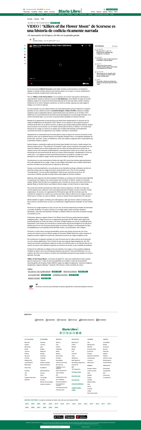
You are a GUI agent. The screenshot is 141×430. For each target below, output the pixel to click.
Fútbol (73, 344)
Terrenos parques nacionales (102, 14)
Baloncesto (75, 342)
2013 (91, 404)
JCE (26, 373)
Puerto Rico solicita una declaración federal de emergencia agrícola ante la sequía (107, 83)
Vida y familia (60, 373)
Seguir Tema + (55, 23)
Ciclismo (74, 353)
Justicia (27, 351)
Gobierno (27, 379)
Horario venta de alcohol (29, 14)
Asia (88, 384)
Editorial (89, 347)
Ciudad (27, 344)
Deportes (98, 11)
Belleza (58, 353)
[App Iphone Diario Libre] (69, 417)
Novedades (59, 360)
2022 (38, 404)
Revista (93, 11)
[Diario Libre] (70, 10)
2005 (50, 407)
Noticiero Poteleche (93, 356)
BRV (73, 367)
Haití (88, 373)
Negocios (43, 351)
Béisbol (74, 347)
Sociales (58, 358)
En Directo (90, 351)
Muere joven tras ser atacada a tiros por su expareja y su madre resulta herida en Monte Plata (106, 75)
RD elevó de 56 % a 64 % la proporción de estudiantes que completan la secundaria (104, 53)
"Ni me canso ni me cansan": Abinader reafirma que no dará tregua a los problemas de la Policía (107, 67)
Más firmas (90, 362)
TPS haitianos (40, 14)
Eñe (57, 375)
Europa (89, 377)
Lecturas (90, 360)
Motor (73, 349)
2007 (38, 407)
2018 (62, 404)
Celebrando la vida (61, 377)
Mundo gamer (107, 360)
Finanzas (42, 342)
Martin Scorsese (70, 271)
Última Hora (26, 11)
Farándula (59, 349)
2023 (32, 404)
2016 (73, 404)
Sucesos (27, 356)
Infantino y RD (83, 14)
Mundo (46, 11)
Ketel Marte (69, 14)
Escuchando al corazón (60, 384)
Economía (52, 11)
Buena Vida (59, 356)
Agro (41, 347)
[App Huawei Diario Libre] (81, 417)
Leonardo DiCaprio (60, 275)
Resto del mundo (92, 393)
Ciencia (42, 373)
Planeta (111, 11)
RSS (104, 373)
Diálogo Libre (28, 360)
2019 (56, 404)
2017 (68, 404)
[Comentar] (25, 57)
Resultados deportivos (78, 362)
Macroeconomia (45, 365)
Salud (26, 349)
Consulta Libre (60, 390)
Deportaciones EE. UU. (51, 14)
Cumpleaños (106, 370)
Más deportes (76, 360)
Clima (42, 375)
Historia (42, 379)
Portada (29, 19)
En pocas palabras (61, 382)
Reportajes (28, 365)
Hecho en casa (107, 358)
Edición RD (75, 380)
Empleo (42, 349)
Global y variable (45, 362)
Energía (42, 353)
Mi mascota (59, 365)
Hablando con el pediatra (60, 367)
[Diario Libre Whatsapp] (80, 333)
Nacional (27, 342)
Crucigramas (107, 377)
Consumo (43, 356)
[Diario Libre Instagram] (64, 333)
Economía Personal (61, 387)
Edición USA (76, 376)
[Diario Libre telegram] (73, 333)
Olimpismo (75, 358)
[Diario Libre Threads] (77, 333)
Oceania (89, 388)
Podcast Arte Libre (61, 362)
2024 (26, 404)
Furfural (76, 14)
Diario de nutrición (61, 370)
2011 (103, 404)
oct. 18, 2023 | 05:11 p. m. (52, 41)
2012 (97, 404)
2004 (56, 407)
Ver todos (114, 46)
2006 (44, 407)
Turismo (42, 344)
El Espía (89, 353)
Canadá (89, 379)
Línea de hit (75, 365)
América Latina (91, 370)
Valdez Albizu (61, 14)
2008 (32, 407)
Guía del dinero (107, 362)
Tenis (73, 356)
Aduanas (90, 14)
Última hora (76, 372)
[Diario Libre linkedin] (70, 333)
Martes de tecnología (46, 382)
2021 (44, 404)
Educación (28, 347)
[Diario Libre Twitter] (67, 333)
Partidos (27, 370)
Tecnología (43, 377)
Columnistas (91, 358)
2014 (85, 404)
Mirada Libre (91, 344)
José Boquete (29, 362)
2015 (79, 404)
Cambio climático (45, 384)
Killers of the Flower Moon (39, 271)
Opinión (105, 11)
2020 (50, 404)
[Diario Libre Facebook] (60, 333)
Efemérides (106, 368)
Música (58, 342)
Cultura (58, 347)
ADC (88, 342)
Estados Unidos (38, 41)
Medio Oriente (91, 382)
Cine (42, 19)
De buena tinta (91, 349)
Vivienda (42, 358)
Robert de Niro (34, 278)
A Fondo (27, 358)
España (89, 375)
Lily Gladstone (34, 275)
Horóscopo (106, 375)
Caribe (89, 391)
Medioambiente (44, 370)
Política (41, 11)
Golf (73, 351)
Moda (57, 351)
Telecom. (43, 360)
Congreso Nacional (30, 377)
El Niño (112, 14)
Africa (89, 386)
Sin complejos (60, 379)
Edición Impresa (77, 384)
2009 (26, 407)
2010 (109, 404)
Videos (116, 11)
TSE (26, 375)
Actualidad (34, 11)
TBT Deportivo (76, 369)
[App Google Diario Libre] (58, 417)
